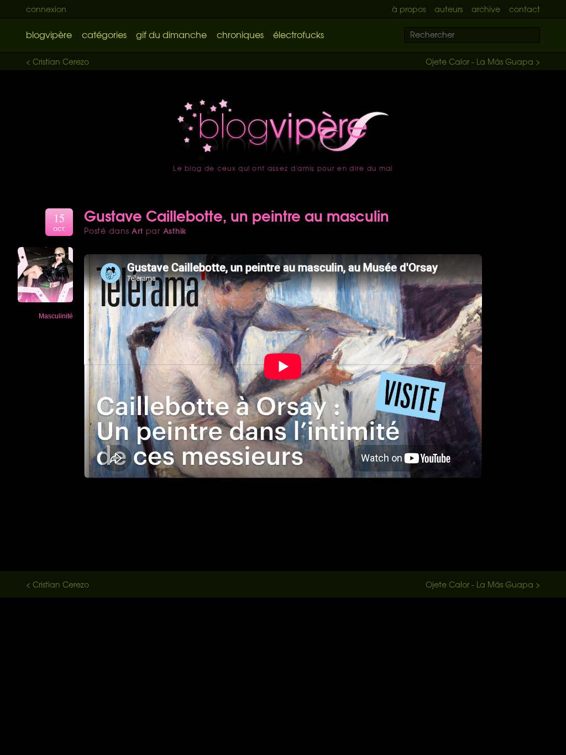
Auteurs (448, 8)
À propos (409, 8)
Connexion (46, 8)
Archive (485, 8)
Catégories (104, 34)
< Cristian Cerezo (57, 61)
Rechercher (538, 36)
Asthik (175, 230)
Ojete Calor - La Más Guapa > (483, 61)
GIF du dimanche (171, 34)
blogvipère (49, 34)
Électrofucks (298, 34)
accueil (283, 130)
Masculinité (56, 316)
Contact (524, 8)
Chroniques (240, 34)
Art (137, 230)
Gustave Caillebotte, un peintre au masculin (236, 215)
